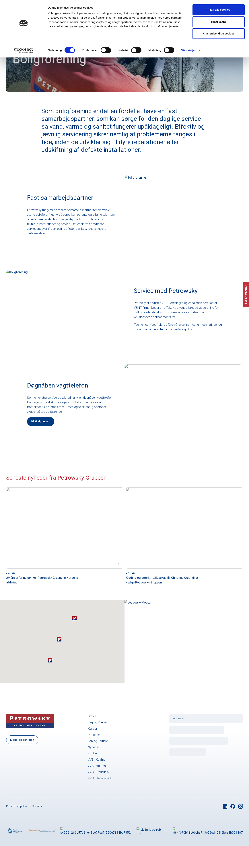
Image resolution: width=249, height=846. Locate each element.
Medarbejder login (22, 739)
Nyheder (93, 747)
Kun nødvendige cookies (218, 33)
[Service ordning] (208, 830)
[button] (74, 618)
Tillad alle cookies (218, 9)
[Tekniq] (152, 830)
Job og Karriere (98, 741)
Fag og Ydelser (98, 722)
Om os (92, 716)
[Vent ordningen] (95, 830)
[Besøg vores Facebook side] (232, 806)
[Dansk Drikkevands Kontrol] (15, 830)
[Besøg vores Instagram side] (240, 806)
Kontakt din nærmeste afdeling (169, 655)
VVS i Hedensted (99, 778)
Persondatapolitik (16, 806)
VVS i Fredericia (98, 772)
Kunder (92, 728)
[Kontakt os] (246, 294)
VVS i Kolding (97, 759)
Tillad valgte (218, 21)
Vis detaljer (188, 50)
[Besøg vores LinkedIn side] (225, 806)
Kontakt (93, 753)
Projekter (94, 735)
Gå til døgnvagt (40, 421)
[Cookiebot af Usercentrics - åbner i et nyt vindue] (24, 50)
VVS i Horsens (97, 766)
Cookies (37, 806)
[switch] (106, 50)
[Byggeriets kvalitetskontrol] (42, 830)
